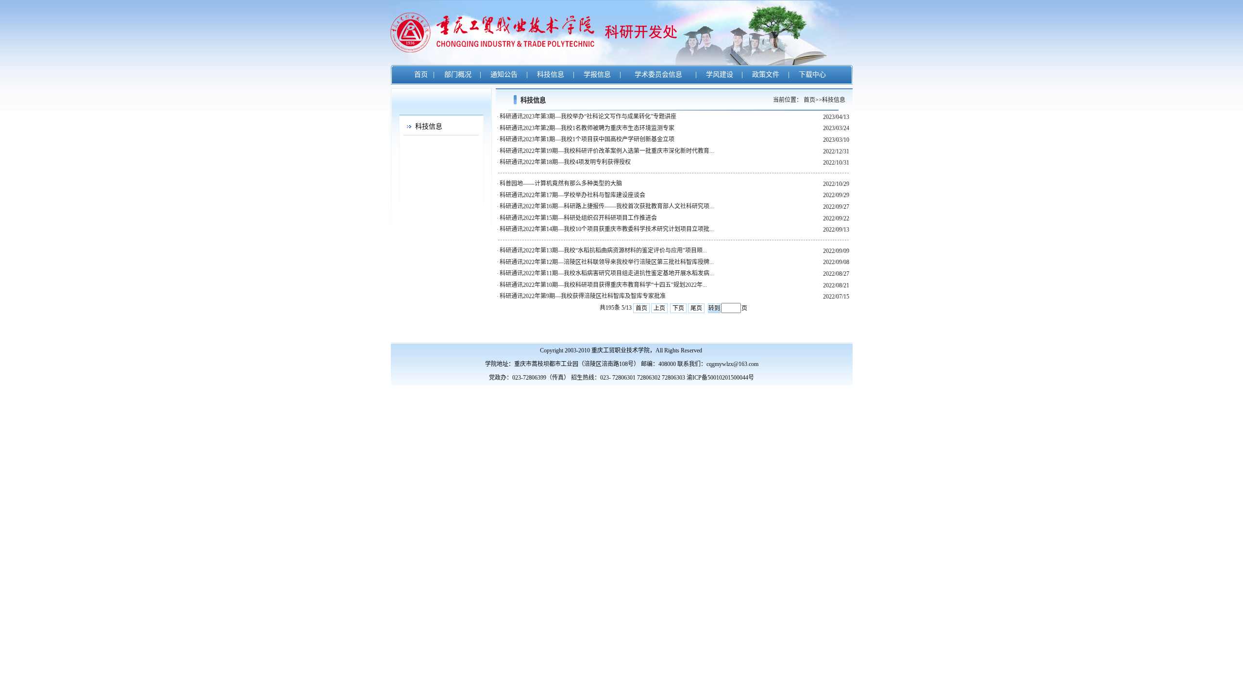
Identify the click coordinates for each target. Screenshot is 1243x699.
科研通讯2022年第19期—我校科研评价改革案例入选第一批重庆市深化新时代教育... (607, 151)
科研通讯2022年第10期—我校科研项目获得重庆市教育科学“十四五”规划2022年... (603, 285)
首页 (641, 308)
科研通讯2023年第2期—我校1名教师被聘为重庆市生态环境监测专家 (587, 128)
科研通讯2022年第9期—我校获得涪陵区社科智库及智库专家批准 (583, 296)
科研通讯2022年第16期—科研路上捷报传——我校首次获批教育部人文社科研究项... (607, 206)
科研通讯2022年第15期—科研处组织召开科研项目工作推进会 (578, 218)
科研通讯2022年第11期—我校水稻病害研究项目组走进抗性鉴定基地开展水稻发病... (607, 273)
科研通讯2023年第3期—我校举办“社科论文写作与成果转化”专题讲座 (588, 116)
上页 (659, 308)
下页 (678, 308)
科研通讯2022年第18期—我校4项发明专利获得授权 (565, 162)
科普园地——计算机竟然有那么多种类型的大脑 (561, 183)
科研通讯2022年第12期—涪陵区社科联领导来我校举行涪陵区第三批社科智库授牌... (607, 262)
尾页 (696, 308)
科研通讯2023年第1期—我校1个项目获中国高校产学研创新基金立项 (587, 139)
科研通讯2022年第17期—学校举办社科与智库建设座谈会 (572, 195)
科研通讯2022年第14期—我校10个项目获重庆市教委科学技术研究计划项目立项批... (607, 229)
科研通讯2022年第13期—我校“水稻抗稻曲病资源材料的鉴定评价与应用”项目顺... (603, 250)
